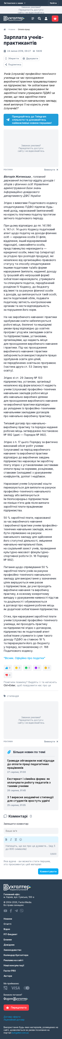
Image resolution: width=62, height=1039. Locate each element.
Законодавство (12, 950)
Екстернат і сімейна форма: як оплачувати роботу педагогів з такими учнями (29, 782)
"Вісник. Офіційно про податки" (24, 658)
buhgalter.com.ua (20, 1032)
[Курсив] (11, 839)
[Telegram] (16, 911)
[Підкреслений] (15, 839)
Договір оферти (12, 1016)
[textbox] (31, 850)
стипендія (13, 695)
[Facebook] (11, 911)
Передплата (18, 1007)
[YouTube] (5, 911)
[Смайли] (20, 839)
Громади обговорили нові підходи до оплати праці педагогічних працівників (30, 764)
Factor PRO (10, 970)
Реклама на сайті (13, 960)
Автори (8, 976)
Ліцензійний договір (14, 1019)
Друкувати (32, 58)
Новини (8, 918)
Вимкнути (49, 169)
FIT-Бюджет (10, 934)
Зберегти (13, 58)
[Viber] (21, 911)
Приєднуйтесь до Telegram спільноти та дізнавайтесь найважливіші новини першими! (32, 119)
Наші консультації (14, 965)
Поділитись (14, 64)
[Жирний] (6, 839)
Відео (7, 929)
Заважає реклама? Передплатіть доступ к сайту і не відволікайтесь (31, 10)
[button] (46, 18)
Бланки (8, 939)
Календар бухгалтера (16, 955)
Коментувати (48, 871)
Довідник (9, 944)
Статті (7, 924)
